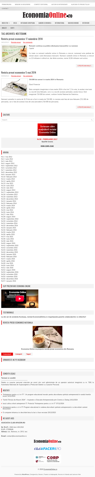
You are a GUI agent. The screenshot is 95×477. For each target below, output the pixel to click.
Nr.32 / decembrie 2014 (9, 225)
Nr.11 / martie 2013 (8, 179)
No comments (27, 42)
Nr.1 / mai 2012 (6, 157)
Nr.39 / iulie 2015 (7, 241)
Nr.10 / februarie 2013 (9, 177)
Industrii (6, 23)
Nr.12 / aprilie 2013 (8, 181)
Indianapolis (53, 474)
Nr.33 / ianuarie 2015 (8, 228)
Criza (15, 23)
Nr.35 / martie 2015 (8, 232)
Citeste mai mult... (85, 66)
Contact (5, 8)
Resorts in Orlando (63, 474)
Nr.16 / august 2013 (8, 190)
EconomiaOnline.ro (50, 469)
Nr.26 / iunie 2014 (7, 212)
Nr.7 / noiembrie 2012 (8, 170)
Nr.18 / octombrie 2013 (9, 194)
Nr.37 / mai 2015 (7, 237)
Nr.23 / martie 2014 (8, 206)
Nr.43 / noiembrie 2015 (9, 250)
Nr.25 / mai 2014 (7, 210)
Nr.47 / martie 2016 (8, 259)
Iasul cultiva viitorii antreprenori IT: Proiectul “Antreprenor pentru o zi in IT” (29, 403)
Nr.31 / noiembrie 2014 (9, 223)
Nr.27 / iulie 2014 (7, 214)
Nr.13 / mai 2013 (7, 183)
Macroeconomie (73, 23)
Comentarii (7, 354)
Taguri (28, 354)
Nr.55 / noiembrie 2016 (9, 277)
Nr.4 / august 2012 (7, 163)
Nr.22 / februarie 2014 (9, 203)
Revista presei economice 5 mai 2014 (18, 72)
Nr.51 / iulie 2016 (7, 268)
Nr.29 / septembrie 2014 (9, 219)
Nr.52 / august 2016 (8, 270)
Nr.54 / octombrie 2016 (9, 274)
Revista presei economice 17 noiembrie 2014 (22, 39)
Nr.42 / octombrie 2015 (9, 248)
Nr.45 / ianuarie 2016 (8, 254)
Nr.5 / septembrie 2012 (9, 166)
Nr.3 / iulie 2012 (6, 161)
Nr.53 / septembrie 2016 (9, 272)
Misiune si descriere (22, 4)
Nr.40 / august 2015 (8, 243)
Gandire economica (44, 23)
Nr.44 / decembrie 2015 (9, 252)
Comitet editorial (41, 4)
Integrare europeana (28, 23)
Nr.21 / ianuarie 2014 (8, 201)
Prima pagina (6, 4)
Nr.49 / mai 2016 (7, 263)
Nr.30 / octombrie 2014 (9, 221)
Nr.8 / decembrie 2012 (9, 172)
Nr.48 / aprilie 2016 (8, 261)
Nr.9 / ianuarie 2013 (8, 174)
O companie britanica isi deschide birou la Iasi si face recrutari (25, 412)
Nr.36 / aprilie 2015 (8, 234)
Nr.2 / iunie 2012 (7, 159)
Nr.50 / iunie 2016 (7, 265)
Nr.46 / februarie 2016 (9, 257)
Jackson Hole (76, 474)
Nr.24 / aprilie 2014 (8, 208)
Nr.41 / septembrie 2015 (9, 245)
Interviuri (85, 23)
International (59, 23)
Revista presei (16, 42)
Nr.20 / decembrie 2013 (9, 199)
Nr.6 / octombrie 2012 (9, 168)
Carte (12, 28)
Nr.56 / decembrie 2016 (9, 279)
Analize (4, 28)
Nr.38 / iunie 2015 (7, 239)
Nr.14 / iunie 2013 (7, 186)
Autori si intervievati (59, 4)
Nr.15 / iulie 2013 (7, 188)
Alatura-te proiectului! (80, 4)
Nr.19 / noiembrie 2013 (9, 197)
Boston (40, 474)
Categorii (18, 354)
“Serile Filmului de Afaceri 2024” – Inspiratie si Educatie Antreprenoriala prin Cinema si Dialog (36, 400)
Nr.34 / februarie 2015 (9, 230)
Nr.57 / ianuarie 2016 (8, 281)
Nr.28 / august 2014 (8, 217)
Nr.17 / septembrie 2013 (9, 192)
